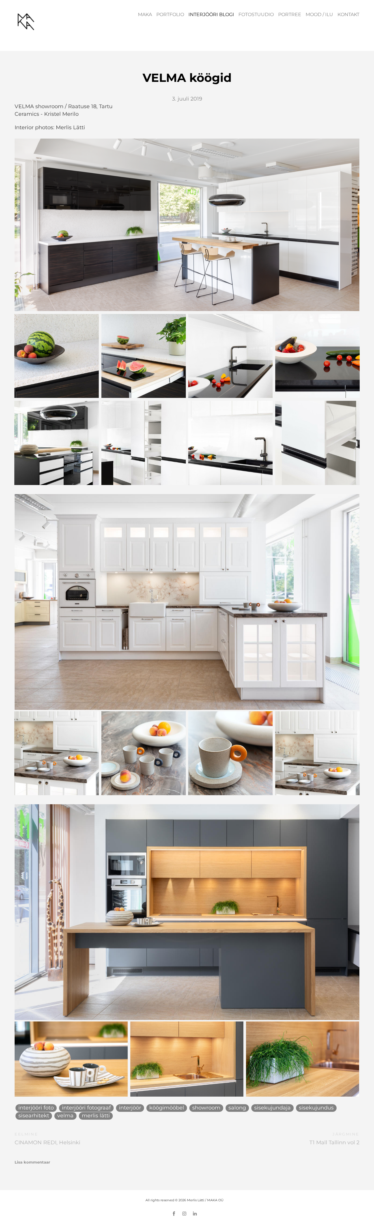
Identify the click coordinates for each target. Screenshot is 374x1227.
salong (237, 1108)
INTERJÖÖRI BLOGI (211, 14)
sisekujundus (316, 1108)
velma (65, 1115)
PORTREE (289, 14)
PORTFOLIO (170, 14)
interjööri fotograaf (86, 1108)
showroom (206, 1108)
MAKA (145, 14)
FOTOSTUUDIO (256, 14)
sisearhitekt (33, 1115)
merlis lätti (96, 1115)
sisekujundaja (272, 1108)
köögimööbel (166, 1108)
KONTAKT (348, 14)
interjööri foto (36, 1108)
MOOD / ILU (319, 14)
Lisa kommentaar (32, 1162)
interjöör (130, 1108)
